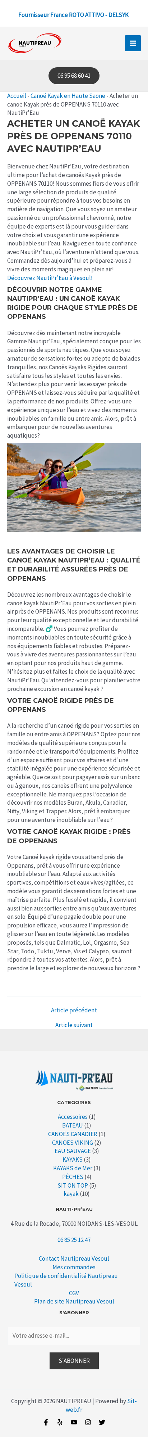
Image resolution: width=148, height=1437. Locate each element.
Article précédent (74, 1010)
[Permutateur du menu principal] (133, 43)
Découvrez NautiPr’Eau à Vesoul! (50, 278)
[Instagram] (88, 1422)
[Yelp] (60, 1422)
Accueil (16, 96)
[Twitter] (102, 1422)
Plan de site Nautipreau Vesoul (74, 1301)
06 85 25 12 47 (74, 1240)
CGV (74, 1293)
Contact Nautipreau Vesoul (74, 1258)
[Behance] (74, 1422)
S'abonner (74, 1361)
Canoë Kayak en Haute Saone (68, 96)
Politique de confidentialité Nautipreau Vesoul (66, 1280)
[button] (74, 75)
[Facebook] (46, 1422)
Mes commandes (74, 1267)
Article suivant (74, 1025)
